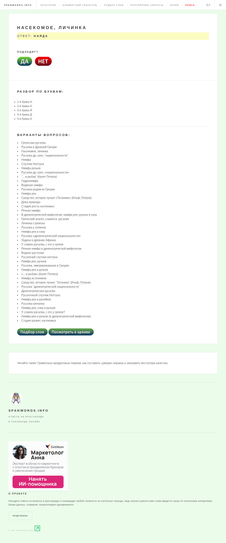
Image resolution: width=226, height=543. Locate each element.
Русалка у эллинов (33, 227)
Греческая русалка (33, 142)
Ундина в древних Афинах (38, 240)
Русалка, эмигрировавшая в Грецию (45, 265)
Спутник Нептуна (32, 163)
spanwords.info (18, 5)
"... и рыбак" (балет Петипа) (39, 176)
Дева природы (30, 202)
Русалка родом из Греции (38, 189)
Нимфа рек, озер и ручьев (38, 307)
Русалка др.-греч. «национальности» (45, 172)
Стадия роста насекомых (37, 206)
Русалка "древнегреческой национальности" (50, 286)
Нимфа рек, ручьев (33, 261)
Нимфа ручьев (31, 168)
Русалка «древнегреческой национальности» (51, 235)
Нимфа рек (28, 193)
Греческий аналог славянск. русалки (45, 218)
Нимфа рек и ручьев (34, 269)
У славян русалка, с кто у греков (42, 244)
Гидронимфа (29, 180)
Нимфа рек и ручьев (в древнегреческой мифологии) (56, 316)
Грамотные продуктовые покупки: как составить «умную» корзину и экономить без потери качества (103, 363)
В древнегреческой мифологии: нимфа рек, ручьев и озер (59, 214)
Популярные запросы (146, 5)
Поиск (208, 5)
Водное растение (32, 252)
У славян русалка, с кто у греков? (43, 312)
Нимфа (26, 159)
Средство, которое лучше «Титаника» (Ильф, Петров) (56, 197)
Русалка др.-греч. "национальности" (44, 155)
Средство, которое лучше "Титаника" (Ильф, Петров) (56, 282)
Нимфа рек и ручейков (36, 299)
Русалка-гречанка (32, 303)
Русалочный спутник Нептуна (40, 295)
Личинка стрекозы (33, 223)
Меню (220, 5)
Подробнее (20, 516)
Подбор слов (114, 5)
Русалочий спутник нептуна (39, 257)
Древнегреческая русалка (38, 290)
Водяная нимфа (32, 185)
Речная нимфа (30, 210)
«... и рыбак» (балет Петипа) (39, 273)
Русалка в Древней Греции (39, 146)
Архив (174, 5)
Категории (48, 5)
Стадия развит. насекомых (38, 320)
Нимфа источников (33, 278)
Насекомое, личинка (34, 151)
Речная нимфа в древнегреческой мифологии (51, 248)
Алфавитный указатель (80, 5)
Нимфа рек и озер (33, 231)
